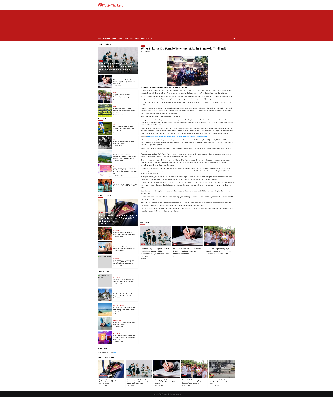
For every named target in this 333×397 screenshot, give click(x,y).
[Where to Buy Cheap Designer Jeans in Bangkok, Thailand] (105, 323)
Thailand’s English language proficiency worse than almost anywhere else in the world (218, 251)
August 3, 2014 (146, 51)
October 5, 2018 (118, 188)
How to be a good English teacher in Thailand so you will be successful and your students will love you (117, 66)
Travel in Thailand (117, 277)
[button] (234, 38)
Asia (99, 38)
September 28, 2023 (119, 250)
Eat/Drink (106, 38)
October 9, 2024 (118, 283)
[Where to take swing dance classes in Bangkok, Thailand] (105, 142)
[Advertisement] (166, 23)
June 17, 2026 (104, 223)
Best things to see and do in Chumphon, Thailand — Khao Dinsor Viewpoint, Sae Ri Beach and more (124, 156)
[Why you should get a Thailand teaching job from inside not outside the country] (105, 110)
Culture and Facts (104, 212)
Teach (126, 38)
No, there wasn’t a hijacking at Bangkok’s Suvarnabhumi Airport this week (221, 381)
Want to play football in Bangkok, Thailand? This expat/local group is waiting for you (123, 128)
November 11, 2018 (119, 175)
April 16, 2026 (145, 258)
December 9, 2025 (119, 114)
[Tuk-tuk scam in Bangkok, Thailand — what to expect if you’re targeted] (105, 280)
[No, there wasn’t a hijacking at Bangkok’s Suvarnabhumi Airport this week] (222, 369)
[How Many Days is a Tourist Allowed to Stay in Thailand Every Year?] (105, 295)
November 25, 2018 (119, 160)
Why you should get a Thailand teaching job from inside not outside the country (124, 110)
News (137, 38)
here (114, 352)
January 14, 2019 (118, 145)
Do (131, 38)
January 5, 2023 (118, 265)
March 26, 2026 (178, 256)
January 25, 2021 (118, 132)
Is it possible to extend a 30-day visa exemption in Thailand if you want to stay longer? (124, 309)
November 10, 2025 (119, 236)
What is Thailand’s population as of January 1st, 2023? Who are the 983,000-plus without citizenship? (123, 261)
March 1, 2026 (210, 256)
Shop (114, 38)
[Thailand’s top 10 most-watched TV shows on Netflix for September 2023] (105, 247)
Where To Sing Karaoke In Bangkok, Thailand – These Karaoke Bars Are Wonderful (124, 337)
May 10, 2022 (117, 297)
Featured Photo (146, 38)
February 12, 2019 (119, 341)
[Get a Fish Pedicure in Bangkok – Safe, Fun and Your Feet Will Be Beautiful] (105, 185)
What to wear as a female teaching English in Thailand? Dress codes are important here (177, 136)
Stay (120, 38)
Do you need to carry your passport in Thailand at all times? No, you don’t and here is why (118, 218)
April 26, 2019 (118, 313)
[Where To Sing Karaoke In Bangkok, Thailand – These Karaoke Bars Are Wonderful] (105, 337)
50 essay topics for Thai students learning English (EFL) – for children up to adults (187, 251)
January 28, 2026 (215, 385)
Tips (114, 305)
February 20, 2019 (119, 326)
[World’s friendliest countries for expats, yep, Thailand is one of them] (105, 233)
